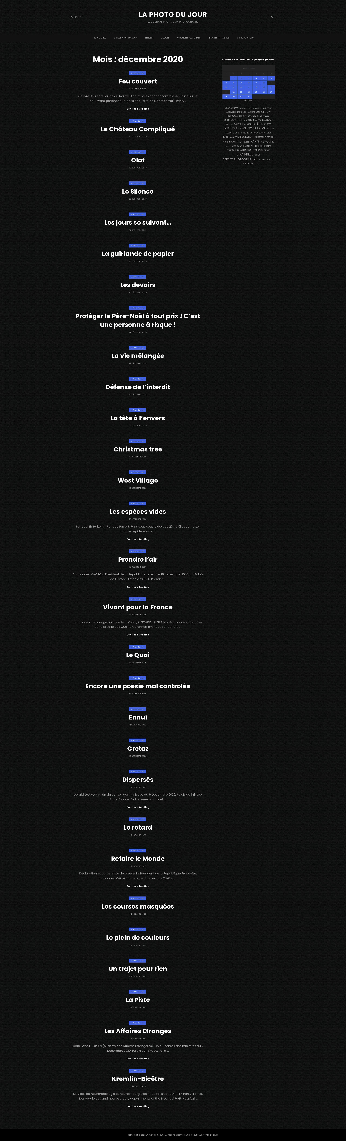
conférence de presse (258, 116)
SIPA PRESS (245, 154)
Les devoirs (138, 285)
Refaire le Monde (138, 858)
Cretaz (137, 748)
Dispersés (137, 779)
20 (271, 87)
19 (264, 87)
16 (241, 87)
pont (239, 146)
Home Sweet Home (252, 128)
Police (233, 146)
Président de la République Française (245, 150)
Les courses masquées (138, 906)
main (232, 137)
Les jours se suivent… (137, 222)
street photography (126, 37)
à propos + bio (245, 37)
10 (248, 83)
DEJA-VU (257, 120)
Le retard (138, 827)
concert (242, 116)
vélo (246, 163)
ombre (246, 142)
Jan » (251, 100)
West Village (138, 480)
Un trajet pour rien (138, 968)
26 (264, 92)
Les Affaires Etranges (137, 1031)
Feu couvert (138, 81)
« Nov (246, 100)
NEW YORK (233, 142)
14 (226, 87)
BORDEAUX (233, 116)
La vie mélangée (138, 356)
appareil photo (246, 108)
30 (241, 97)
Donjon (267, 120)
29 (234, 97)
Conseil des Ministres (232, 120)
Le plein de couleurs (138, 937)
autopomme (253, 112)
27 (271, 92)
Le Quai (138, 655)
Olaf (138, 160)
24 (249, 92)
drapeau (229, 124)
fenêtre (149, 37)
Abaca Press (231, 108)
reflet (267, 150)
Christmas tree (138, 449)
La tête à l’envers (138, 418)
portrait (248, 146)
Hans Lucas (230, 128)
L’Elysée (165, 37)
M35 (226, 137)
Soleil (257, 155)
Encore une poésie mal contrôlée (137, 686)
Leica (249, 132)
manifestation (244, 136)
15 (233, 87)
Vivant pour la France (138, 607)
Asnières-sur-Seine (262, 108)
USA (263, 160)
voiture (270, 159)
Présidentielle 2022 (218, 37)
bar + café (265, 112)
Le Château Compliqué (138, 129)
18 (256, 87)
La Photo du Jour (173, 14)
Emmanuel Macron (243, 124)
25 (256, 92)
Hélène (270, 128)
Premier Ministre (263, 146)
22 (234, 92)
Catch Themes (211, 1135)
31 (248, 97)
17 (248, 87)
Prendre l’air (138, 559)
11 (256, 83)
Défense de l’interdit (138, 387)
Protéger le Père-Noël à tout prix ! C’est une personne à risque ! (138, 320)
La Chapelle (240, 133)
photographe (267, 142)
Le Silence (138, 191)
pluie (227, 146)
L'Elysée (230, 132)
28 (226, 97)
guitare (267, 124)
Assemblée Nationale (188, 37)
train (259, 160)
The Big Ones (99, 37)
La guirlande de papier (138, 253)
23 (241, 92)
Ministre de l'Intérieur (263, 137)
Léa (269, 132)
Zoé (252, 163)
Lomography (259, 133)
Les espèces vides (138, 511)
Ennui (138, 717)
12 (264, 83)
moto (225, 142)
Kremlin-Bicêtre (138, 1079)
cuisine (248, 119)
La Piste (138, 1000)
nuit (240, 142)
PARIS (254, 141)
